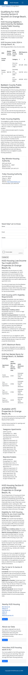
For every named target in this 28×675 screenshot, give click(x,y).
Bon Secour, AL (6, 607)
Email (3, 232)
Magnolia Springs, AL (7, 615)
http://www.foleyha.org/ (13, 182)
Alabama (8, 6)
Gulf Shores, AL (6, 610)
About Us (5, 619)
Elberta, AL (5, 608)
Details (3, 237)
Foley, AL (4, 613)
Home (3, 6)
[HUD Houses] (5, 2)
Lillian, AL (4, 612)
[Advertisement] (14, 205)
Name (3, 226)
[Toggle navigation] (23, 2)
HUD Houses (14, 3)
